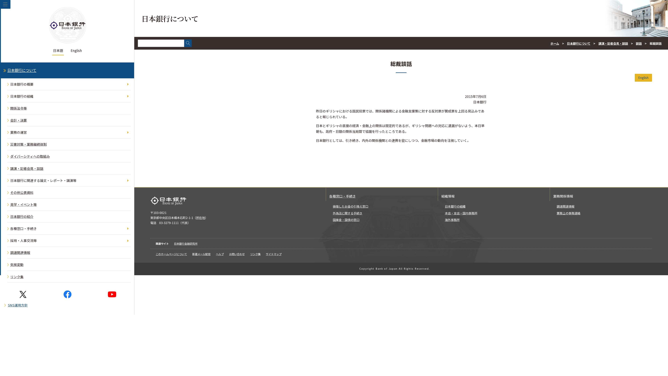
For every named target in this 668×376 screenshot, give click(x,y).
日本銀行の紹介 (21, 216)
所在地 (200, 218)
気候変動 (16, 264)
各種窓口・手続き (23, 228)
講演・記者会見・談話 (26, 168)
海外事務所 (452, 220)
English (76, 50)
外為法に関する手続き (347, 213)
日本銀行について (21, 70)
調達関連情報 (20, 252)
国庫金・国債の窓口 (346, 220)
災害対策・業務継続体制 (28, 144)
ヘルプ (220, 254)
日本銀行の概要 (21, 84)
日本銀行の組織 (21, 96)
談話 (639, 43)
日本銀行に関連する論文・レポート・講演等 (43, 180)
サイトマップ (273, 254)
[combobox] (161, 43)
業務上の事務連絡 (568, 213)
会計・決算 (18, 120)
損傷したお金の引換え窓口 (350, 206)
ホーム (554, 43)
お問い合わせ (237, 254)
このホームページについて (171, 254)
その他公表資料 (21, 192)
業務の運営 (18, 132)
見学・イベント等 (23, 204)
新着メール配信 (201, 254)
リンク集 (16, 276)
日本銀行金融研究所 (185, 243)
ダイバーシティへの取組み (30, 156)
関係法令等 (18, 108)
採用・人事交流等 (23, 240)
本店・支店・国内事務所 (461, 213)
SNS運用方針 (18, 305)
